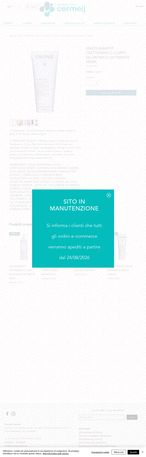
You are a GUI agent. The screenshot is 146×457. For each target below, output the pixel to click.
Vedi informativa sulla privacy (56, 453)
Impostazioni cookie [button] (100, 452)
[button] (109, 195)
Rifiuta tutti (118, 452)
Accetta (133, 452)
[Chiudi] (142, 452)
